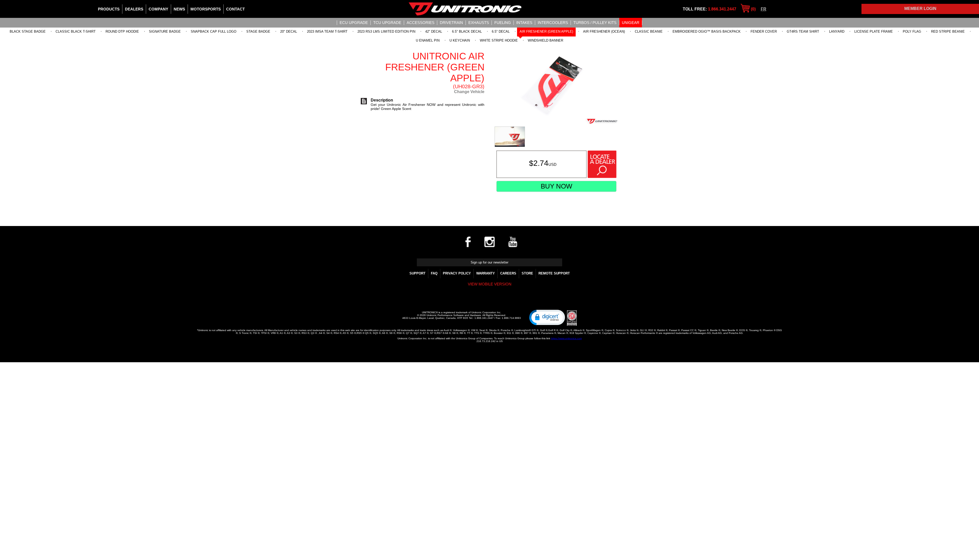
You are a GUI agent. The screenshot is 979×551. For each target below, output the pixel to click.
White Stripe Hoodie (499, 40)
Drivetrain (451, 22)
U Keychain (459, 40)
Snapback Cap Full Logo (213, 31)
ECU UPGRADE (354, 22)
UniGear (630, 22)
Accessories (420, 22)
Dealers (134, 9)
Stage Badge (258, 31)
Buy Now (556, 186)
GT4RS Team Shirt (803, 31)
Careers (508, 273)
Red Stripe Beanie (948, 31)
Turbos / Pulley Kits (594, 22)
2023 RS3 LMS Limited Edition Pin (386, 31)
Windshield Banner (545, 40)
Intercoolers (553, 22)
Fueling (502, 22)
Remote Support (554, 273)
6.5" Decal (501, 31)
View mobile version (489, 284)
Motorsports (205, 9)
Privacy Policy (457, 273)
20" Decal (288, 31)
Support (417, 273)
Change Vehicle (469, 92)
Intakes (524, 22)
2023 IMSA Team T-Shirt (327, 31)
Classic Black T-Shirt (76, 31)
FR (763, 9)
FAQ (434, 273)
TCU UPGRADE (387, 22)
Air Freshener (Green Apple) (546, 31)
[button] (547, 317)
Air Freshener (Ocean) (604, 31)
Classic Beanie (649, 31)
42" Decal (433, 31)
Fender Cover (764, 31)
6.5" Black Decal (467, 31)
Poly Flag (912, 31)
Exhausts (478, 22)
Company (158, 9)
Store (527, 273)
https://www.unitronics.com (566, 338)
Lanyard (836, 31)
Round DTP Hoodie (122, 31)
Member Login (920, 8)
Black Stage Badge (28, 31)
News (179, 9)
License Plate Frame (873, 31)
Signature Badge (165, 31)
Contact (235, 9)
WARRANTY (485, 273)
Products (109, 9)
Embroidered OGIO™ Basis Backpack (707, 31)
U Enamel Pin (428, 40)
